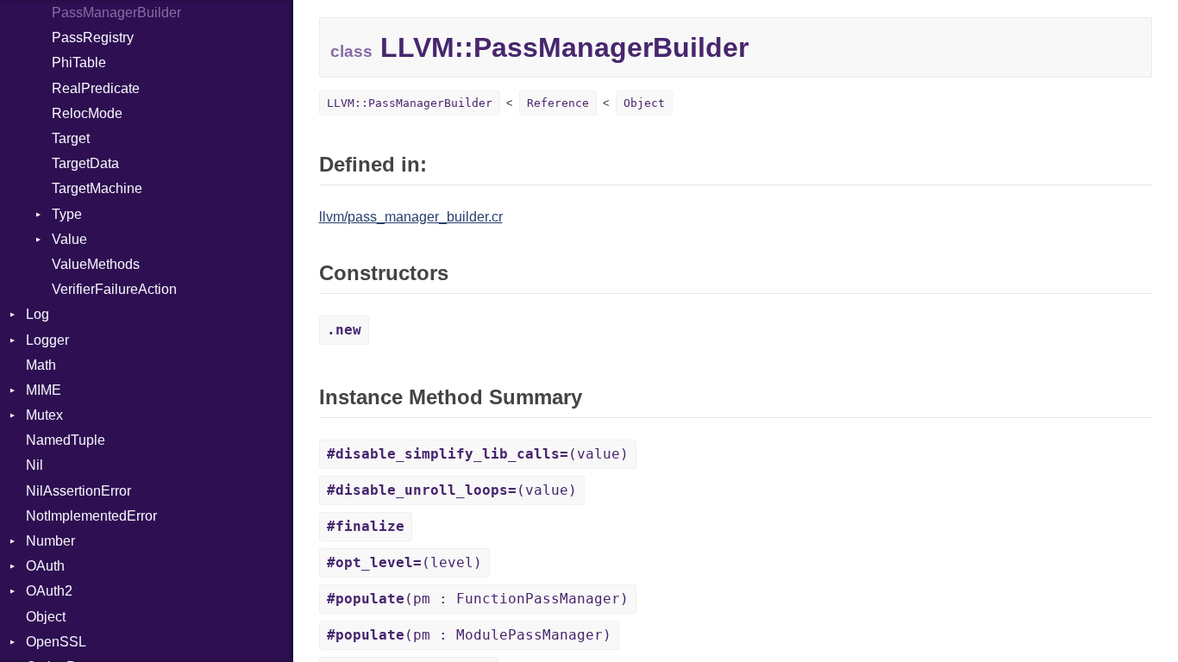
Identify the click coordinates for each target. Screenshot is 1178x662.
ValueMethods (96, 264)
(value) (478, 454)
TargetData (85, 163)
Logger (47, 340)
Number (50, 541)
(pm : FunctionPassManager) (478, 598)
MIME (43, 390)
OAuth (45, 566)
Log (37, 314)
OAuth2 (49, 591)
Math (41, 365)
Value (69, 239)
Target (71, 138)
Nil (34, 465)
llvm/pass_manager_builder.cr (411, 216)
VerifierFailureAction (114, 289)
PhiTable (79, 62)
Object (46, 616)
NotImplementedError (91, 516)
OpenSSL (56, 641)
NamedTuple (65, 440)
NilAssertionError (78, 491)
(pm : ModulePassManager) (469, 635)
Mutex (44, 415)
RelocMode (87, 113)
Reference (558, 103)
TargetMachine (97, 188)
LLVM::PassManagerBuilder (409, 103)
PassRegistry (93, 37)
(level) (404, 562)
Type (67, 214)
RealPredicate (96, 88)
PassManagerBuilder (116, 12)
